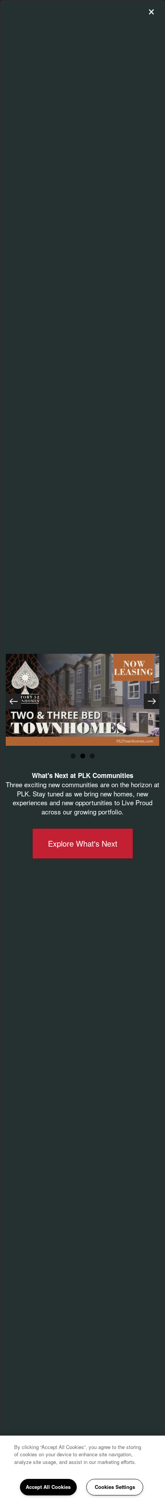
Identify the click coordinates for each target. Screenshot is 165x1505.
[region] (82, 1470)
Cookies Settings (115, 1486)
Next (151, 701)
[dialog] (82, 752)
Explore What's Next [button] (82, 843)
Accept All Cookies (48, 1486)
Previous (13, 701)
